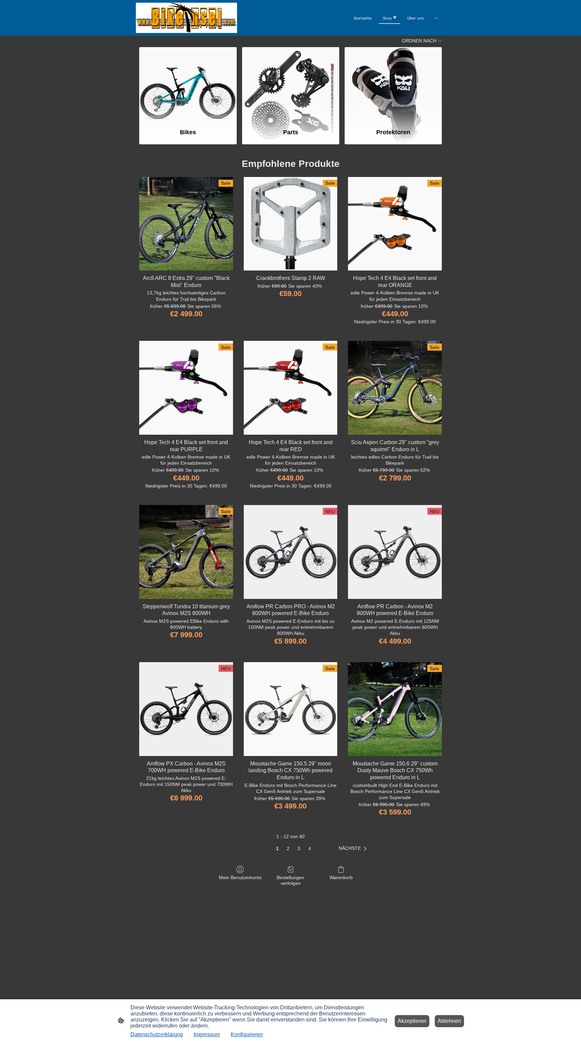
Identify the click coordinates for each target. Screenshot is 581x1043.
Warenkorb (341, 877)
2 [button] (288, 848)
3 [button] (299, 848)
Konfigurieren (247, 1034)
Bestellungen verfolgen (290, 880)
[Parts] (290, 84)
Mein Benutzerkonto (240, 877)
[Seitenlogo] (186, 18)
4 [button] (309, 848)
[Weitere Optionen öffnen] (436, 18)
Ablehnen (449, 1021)
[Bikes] (187, 84)
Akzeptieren (412, 1021)
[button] (354, 848)
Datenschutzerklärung (156, 1034)
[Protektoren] (393, 84)
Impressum (207, 1034)
